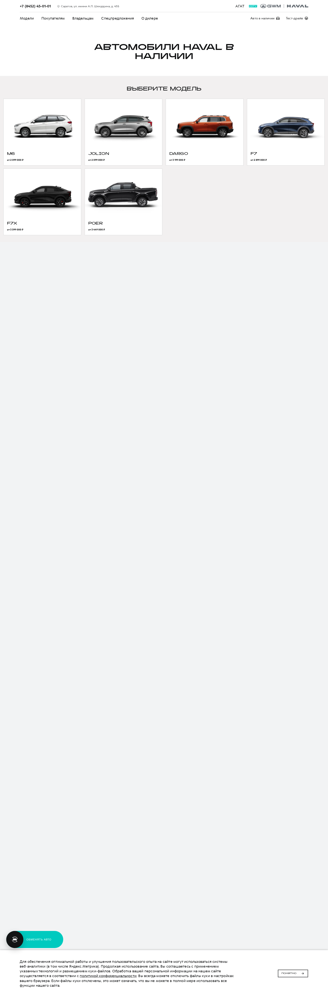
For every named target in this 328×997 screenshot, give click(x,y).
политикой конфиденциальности (108, 975)
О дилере (149, 18)
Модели (27, 18)
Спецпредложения (117, 18)
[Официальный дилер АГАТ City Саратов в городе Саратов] (284, 6)
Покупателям (53, 18)
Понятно (288, 973)
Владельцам (83, 18)
